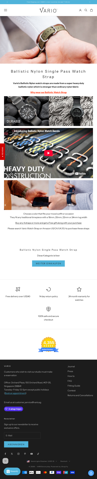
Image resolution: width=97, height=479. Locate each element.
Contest (72, 390)
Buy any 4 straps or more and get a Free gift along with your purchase (48, 223)
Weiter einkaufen (48, 263)
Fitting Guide (74, 385)
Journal (71, 366)
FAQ (70, 381)
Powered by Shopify (59, 466)
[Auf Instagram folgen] (18, 454)
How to (71, 376)
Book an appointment (15, 393)
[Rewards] (12, 471)
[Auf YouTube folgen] (31, 454)
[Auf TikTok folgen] (38, 454)
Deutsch (64, 461)
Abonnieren (16, 444)
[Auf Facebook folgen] (5, 454)
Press (70, 371)
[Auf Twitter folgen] (12, 454)
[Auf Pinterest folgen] (25, 454)
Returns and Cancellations (80, 395)
